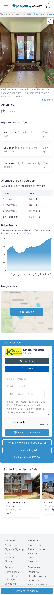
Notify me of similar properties (25, 442)
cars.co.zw (34, 580)
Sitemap (9, 561)
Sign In (8, 549)
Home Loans (12, 571)
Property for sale (37, 545)
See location (27, 311)
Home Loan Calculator (11, 578)
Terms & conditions (10, 555)
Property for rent (37, 549)
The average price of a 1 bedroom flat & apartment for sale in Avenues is (26, 231)
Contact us (11, 545)
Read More (47, 99)
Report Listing (26, 450)
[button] (4, 52)
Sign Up (19, 549)
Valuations (10, 583)
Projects (32, 561)
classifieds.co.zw (37, 576)
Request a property (33, 555)
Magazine (33, 571)
